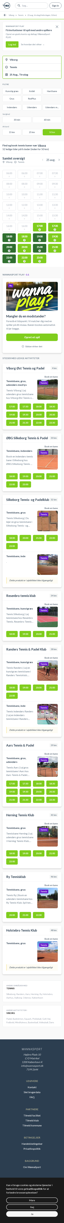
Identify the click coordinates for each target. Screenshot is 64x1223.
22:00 (38, 422)
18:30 (52, 406)
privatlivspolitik (33, 1188)
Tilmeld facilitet (32, 1115)
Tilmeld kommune (32, 1125)
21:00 (12, 422)
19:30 (25, 414)
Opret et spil (32, 337)
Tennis (21, 15)
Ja (32, 1213)
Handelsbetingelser (32, 1143)
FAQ (32, 1097)
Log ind (12, 44)
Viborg (11, 15)
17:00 (12, 406)
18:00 (38, 406)
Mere (32, 1200)
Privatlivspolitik (32, 1148)
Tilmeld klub (32, 1120)
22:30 (52, 422)
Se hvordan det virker (33, 44)
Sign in (55, 5)
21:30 (25, 422)
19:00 (12, 414)
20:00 (38, 414)
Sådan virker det (33, 346)
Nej (32, 1207)
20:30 (52, 414)
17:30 (25, 406)
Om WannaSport (32, 1167)
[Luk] (57, 26)
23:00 (25, 484)
